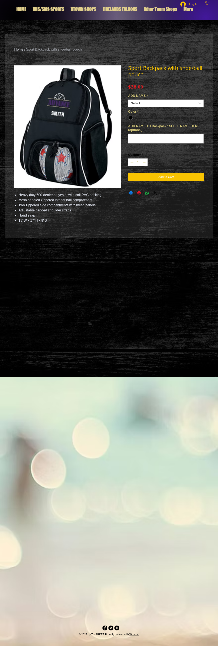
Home (18, 49)
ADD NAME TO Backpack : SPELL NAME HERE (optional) (163, 128)
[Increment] (144, 162)
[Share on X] (155, 192)
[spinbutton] (138, 162)
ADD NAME (138, 95)
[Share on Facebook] (130, 192)
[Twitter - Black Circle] (110, 628)
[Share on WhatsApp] (147, 192)
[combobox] (166, 103)
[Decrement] (131, 162)
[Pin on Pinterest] (139, 192)
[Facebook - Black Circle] (104, 628)
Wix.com (134, 634)
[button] (207, 3)
